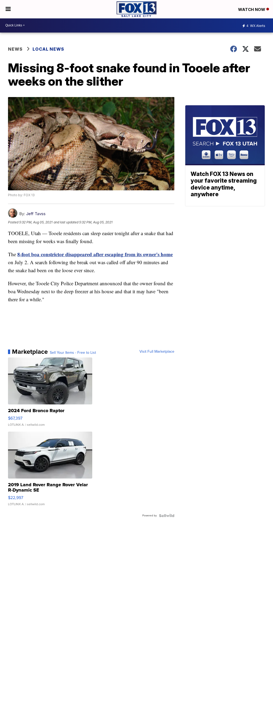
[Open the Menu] (8, 9)
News (15, 49)
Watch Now (252, 9)
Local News (48, 49)
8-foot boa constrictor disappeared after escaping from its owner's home (95, 254)
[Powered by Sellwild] (166, 515)
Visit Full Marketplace (156, 352)
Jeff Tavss (36, 213)
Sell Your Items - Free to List (73, 353)
